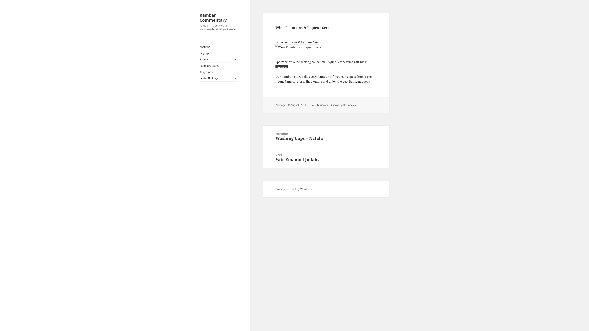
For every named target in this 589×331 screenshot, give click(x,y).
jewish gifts (339, 105)
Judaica (324, 105)
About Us (205, 47)
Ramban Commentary (213, 17)
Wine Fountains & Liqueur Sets (297, 42)
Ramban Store (291, 77)
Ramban (204, 59)
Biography (206, 53)
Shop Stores (206, 72)
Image (282, 105)
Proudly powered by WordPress (294, 189)
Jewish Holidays (209, 78)
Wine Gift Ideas (357, 62)
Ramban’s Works (209, 65)
